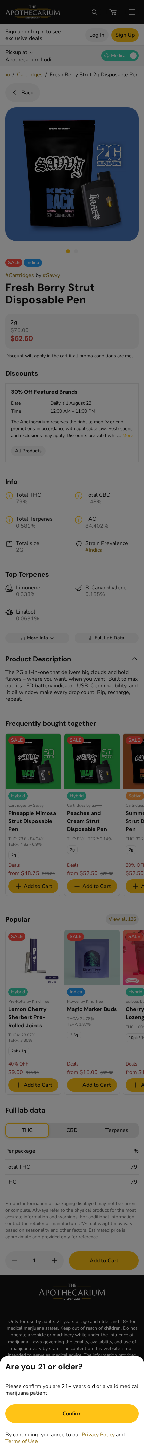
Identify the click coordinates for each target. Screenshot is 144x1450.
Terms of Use (21, 1441)
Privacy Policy (98, 1434)
